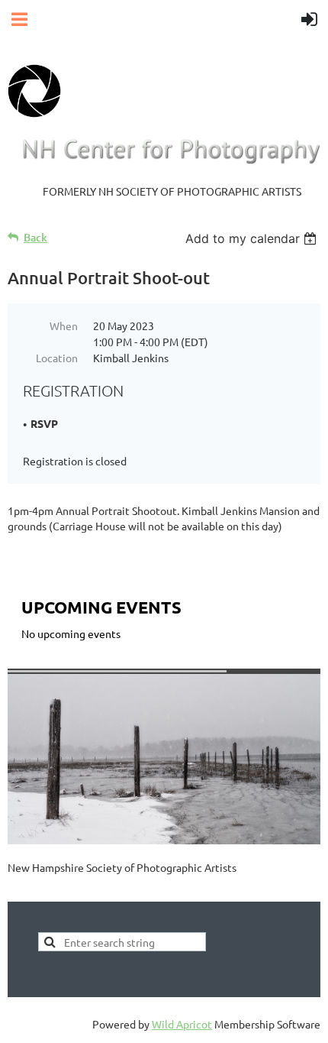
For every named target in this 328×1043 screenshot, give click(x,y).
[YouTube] (121, 891)
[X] (52, 891)
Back (35, 237)
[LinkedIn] (87, 891)
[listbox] (252, 238)
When (64, 325)
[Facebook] (18, 891)
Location (57, 357)
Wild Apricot (182, 1024)
